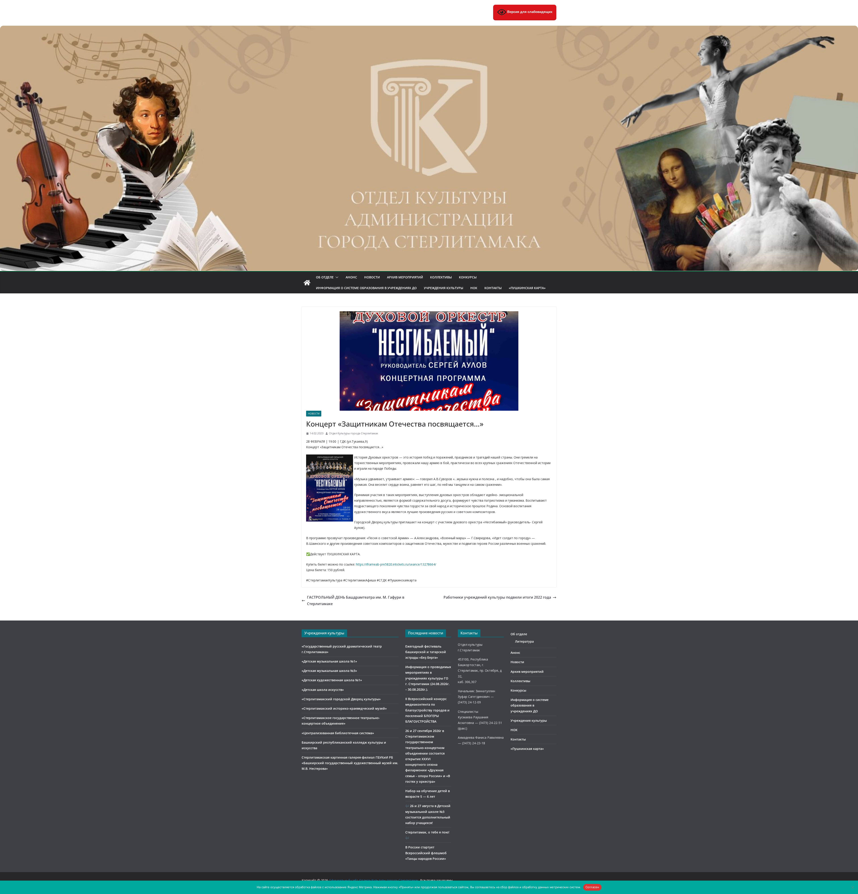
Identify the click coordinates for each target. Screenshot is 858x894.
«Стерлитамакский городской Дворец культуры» (341, 699)
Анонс (351, 277)
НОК (473, 288)
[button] (336, 277)
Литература (524, 641)
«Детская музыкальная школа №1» (329, 661)
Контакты (493, 288)
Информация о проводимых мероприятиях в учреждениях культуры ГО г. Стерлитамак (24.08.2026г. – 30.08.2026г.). (428, 678)
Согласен (592, 887)
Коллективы (441, 277)
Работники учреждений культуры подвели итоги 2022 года (497, 597)
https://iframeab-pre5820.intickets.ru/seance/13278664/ (396, 564)
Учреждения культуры (443, 288)
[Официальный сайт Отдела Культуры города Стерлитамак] (429, 28)
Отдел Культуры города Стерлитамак (353, 433)
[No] (852, 887)
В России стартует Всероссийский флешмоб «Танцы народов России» (426, 852)
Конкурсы (468, 277)
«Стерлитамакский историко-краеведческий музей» (344, 708)
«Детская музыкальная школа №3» (329, 671)
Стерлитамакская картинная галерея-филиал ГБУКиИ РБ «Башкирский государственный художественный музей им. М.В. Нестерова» (350, 763)
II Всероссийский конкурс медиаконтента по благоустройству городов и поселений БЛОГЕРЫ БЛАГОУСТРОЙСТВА (427, 710)
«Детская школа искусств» (323, 690)
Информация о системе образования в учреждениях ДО (366, 288)
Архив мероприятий (405, 277)
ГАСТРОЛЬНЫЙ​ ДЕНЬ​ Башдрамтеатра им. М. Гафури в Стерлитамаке (355, 600)
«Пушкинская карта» (527, 288)
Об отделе (325, 277)
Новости (372, 277)
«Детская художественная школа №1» (332, 680)
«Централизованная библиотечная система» (338, 733)
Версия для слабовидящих (529, 12)
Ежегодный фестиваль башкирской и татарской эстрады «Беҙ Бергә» (425, 652)
